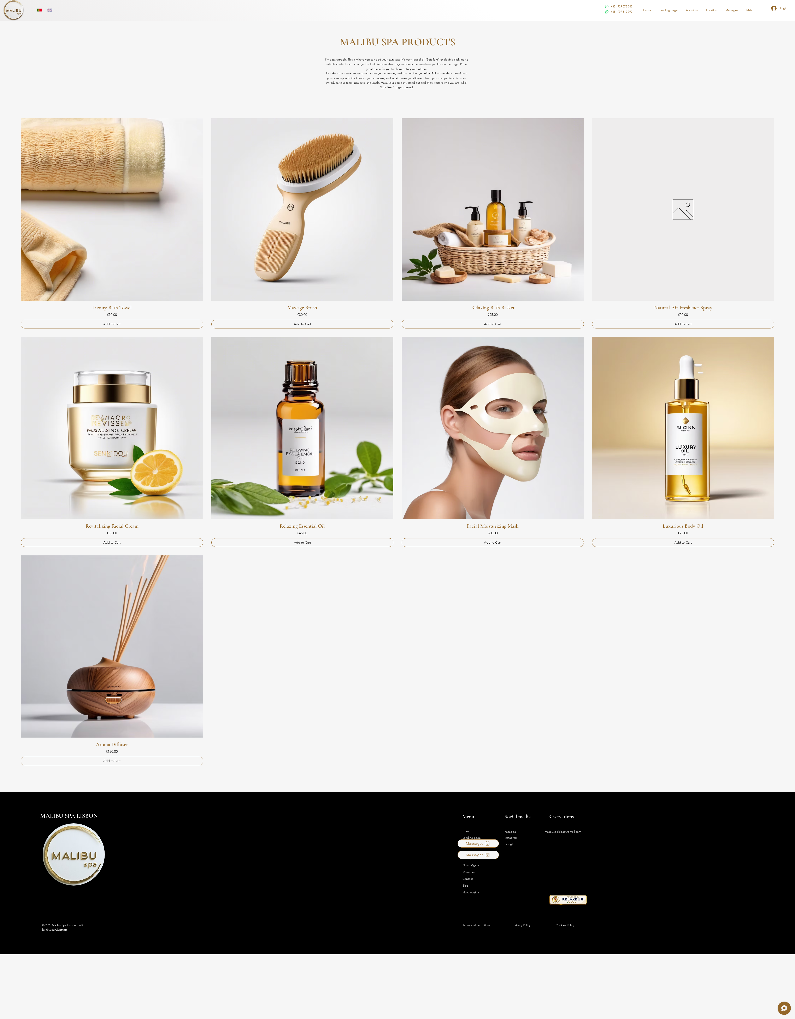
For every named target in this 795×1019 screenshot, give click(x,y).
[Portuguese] (39, 10)
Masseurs (469, 872)
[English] (50, 10)
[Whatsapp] (607, 7)
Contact (468, 879)
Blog (466, 885)
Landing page (472, 838)
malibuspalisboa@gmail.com (563, 832)
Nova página (471, 865)
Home (466, 831)
